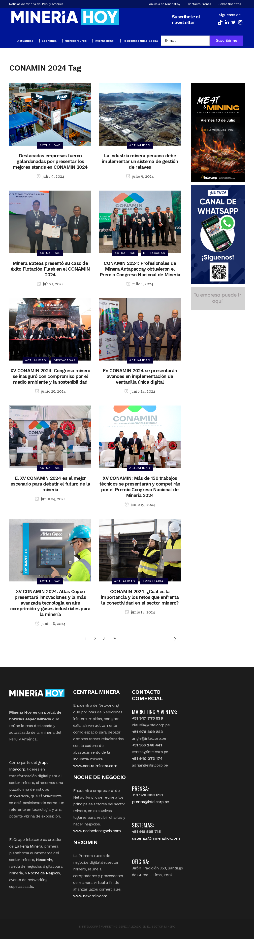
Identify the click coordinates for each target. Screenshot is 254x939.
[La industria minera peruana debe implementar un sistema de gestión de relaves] (140, 114)
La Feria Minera (28, 846)
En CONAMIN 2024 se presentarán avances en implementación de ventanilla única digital (140, 376)
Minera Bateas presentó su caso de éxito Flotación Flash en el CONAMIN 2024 (50, 269)
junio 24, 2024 (142, 391)
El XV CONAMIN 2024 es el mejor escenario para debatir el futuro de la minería (50, 483)
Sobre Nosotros (230, 4)
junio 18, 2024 (53, 624)
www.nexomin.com (90, 896)
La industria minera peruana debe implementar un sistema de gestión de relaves (140, 161)
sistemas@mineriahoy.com (156, 838)
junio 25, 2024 (53, 391)
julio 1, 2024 (53, 284)
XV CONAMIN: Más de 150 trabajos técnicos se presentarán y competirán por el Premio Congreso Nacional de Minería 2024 (139, 486)
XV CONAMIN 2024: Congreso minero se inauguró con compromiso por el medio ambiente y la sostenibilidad (50, 376)
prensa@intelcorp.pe (150, 801)
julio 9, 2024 (53, 176)
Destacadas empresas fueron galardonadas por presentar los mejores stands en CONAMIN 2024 (50, 161)
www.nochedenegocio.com (97, 830)
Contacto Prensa (199, 4)
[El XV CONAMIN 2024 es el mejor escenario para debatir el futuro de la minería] (50, 436)
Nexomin (44, 859)
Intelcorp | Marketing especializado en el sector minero (128, 926)
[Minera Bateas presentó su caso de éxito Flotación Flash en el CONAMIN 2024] (50, 221)
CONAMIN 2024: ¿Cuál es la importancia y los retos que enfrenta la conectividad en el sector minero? (140, 597)
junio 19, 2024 (142, 505)
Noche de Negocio (44, 873)
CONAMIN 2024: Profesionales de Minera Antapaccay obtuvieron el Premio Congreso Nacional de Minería (140, 269)
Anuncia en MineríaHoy (164, 4)
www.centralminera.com (95, 765)
